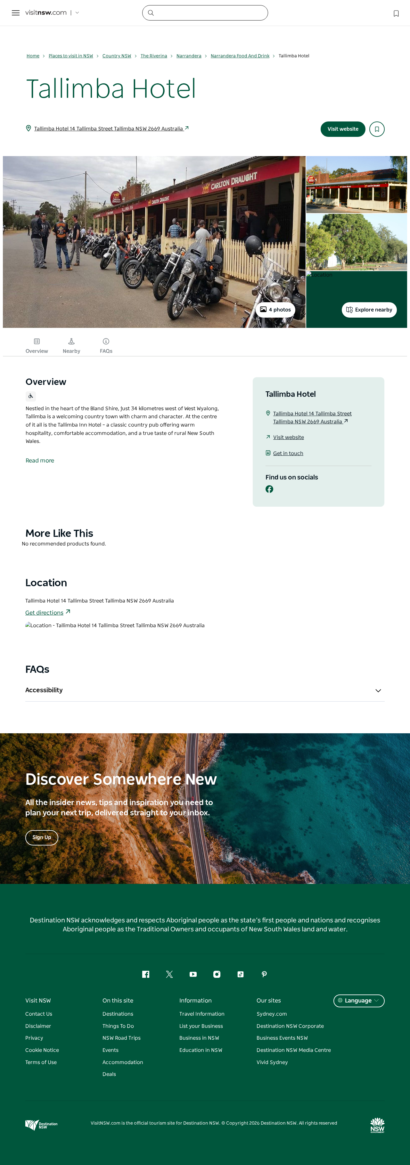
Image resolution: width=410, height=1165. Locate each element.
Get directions (44, 613)
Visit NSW (38, 1001)
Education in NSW (200, 1050)
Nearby (71, 351)
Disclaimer (38, 1026)
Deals (109, 1074)
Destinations (117, 1014)
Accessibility (44, 690)
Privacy (34, 1038)
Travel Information (202, 1014)
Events (110, 1050)
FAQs (106, 351)
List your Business (201, 1026)
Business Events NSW (282, 1038)
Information (195, 1001)
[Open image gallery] (154, 327)
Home (33, 56)
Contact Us (38, 1014)
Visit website (343, 129)
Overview (37, 351)
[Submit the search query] (150, 12)
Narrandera (188, 56)
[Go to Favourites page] (395, 13)
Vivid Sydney (272, 1062)
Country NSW (116, 56)
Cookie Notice (42, 1050)
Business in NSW (199, 1038)
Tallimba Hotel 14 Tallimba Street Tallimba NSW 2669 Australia (109, 128)
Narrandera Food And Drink (240, 56)
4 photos (280, 309)
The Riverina (154, 56)
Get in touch (288, 453)
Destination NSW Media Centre (294, 1050)
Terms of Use (41, 1062)
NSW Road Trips (121, 1038)
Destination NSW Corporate (290, 1026)
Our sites (269, 1001)
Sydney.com (272, 1014)
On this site (117, 1001)
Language (358, 1001)
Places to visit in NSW (71, 56)
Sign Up (41, 837)
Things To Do (118, 1026)
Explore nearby (373, 309)
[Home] (45, 13)
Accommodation (122, 1062)
